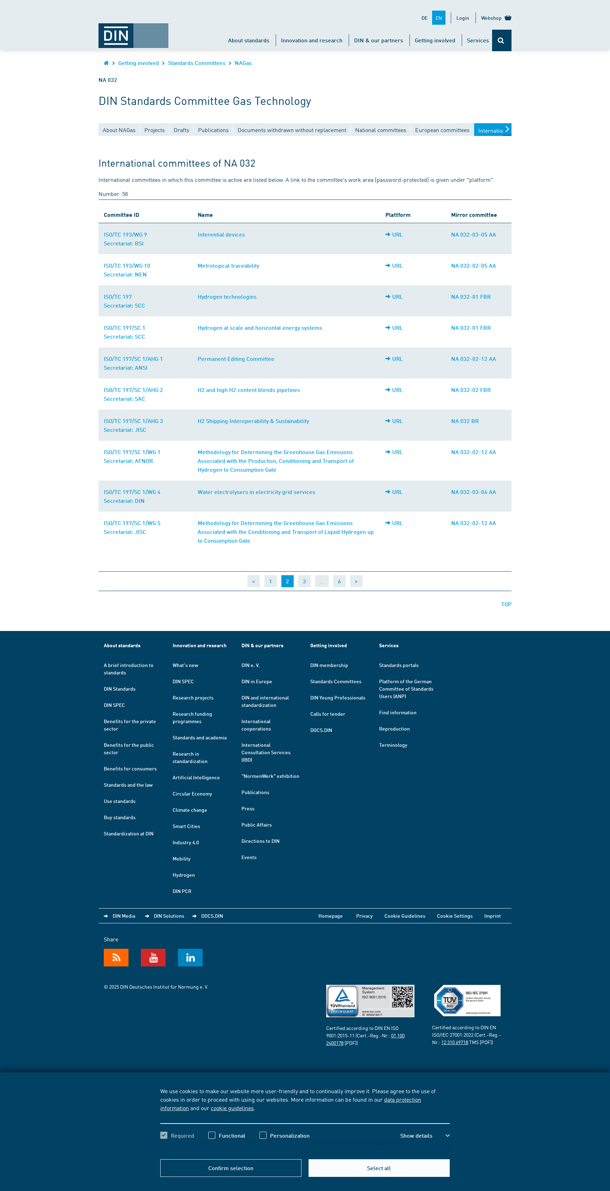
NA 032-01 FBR (471, 296)
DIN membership (329, 665)
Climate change (190, 809)
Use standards (120, 801)
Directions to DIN (260, 841)
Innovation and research (311, 40)
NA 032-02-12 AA (473, 358)
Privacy (364, 915)
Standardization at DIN (129, 833)
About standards (248, 40)
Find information (398, 712)
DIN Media (124, 915)
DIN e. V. (250, 665)
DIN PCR (182, 891)
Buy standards (120, 817)
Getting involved (435, 40)
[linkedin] (190, 957)
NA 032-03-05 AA (473, 234)
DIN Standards (120, 688)
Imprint (492, 915)
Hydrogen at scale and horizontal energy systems (260, 327)
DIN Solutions (169, 915)
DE (424, 17)
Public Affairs (256, 824)
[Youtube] (153, 957)
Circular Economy (192, 793)
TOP (506, 604)
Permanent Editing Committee (236, 358)
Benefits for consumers (130, 768)
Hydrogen (184, 874)
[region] (304, 1119)
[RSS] (116, 957)
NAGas (243, 62)
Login (462, 17)
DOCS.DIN (321, 730)
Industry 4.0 (186, 842)
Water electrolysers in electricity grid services (256, 491)
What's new (185, 665)
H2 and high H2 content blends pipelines (249, 389)
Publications (255, 792)
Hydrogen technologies (227, 296)
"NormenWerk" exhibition (270, 776)
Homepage (330, 915)
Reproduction (394, 728)
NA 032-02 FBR (471, 389)
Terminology (393, 745)
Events (249, 857)
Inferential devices (221, 234)
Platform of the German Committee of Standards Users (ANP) (406, 688)
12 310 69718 (454, 1042)
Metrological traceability (228, 265)
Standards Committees (197, 62)
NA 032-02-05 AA (473, 265)
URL (397, 234)
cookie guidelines (232, 1108)
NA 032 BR (465, 420)
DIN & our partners (378, 40)
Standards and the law (128, 784)
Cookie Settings (455, 915)
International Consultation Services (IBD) (266, 752)
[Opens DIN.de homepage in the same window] (133, 32)
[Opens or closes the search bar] (502, 40)
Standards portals (399, 665)
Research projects (193, 697)
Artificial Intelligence (196, 777)
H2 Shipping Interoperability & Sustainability (253, 420)
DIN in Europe (256, 681)
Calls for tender (327, 713)
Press (248, 808)
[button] (425, 1135)
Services (478, 40)
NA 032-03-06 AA (473, 491)
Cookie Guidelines (404, 915)
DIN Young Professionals (337, 697)
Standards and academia (200, 737)
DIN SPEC (114, 705)
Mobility (182, 858)
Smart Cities (186, 826)
